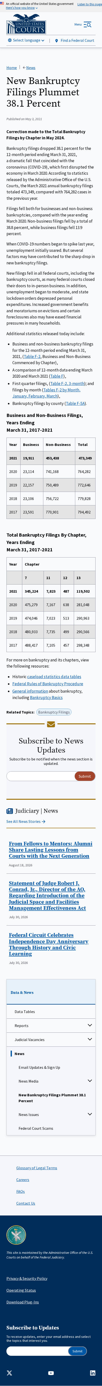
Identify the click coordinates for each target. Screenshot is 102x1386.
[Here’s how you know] (51, 6)
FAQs (20, 1191)
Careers (22, 1179)
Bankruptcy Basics (46, 697)
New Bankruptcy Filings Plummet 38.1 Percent (52, 1097)
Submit (77, 1351)
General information (30, 691)
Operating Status (21, 1290)
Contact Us (25, 1203)
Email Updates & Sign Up (39, 1067)
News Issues (29, 1114)
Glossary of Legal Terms (36, 1167)
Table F (56, 376)
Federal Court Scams (36, 1128)
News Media (28, 1081)
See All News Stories (23, 821)
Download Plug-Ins (22, 1302)
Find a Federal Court (77, 40)
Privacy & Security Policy (26, 1278)
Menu (78, 24)
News (20, 1053)
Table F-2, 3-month (67, 383)
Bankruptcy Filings (54, 712)
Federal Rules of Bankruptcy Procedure (47, 683)
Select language (26, 40)
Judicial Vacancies (30, 1039)
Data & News (22, 992)
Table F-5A (75, 403)
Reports (21, 1025)
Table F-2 (32, 356)
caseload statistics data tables (54, 676)
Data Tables (25, 1011)
